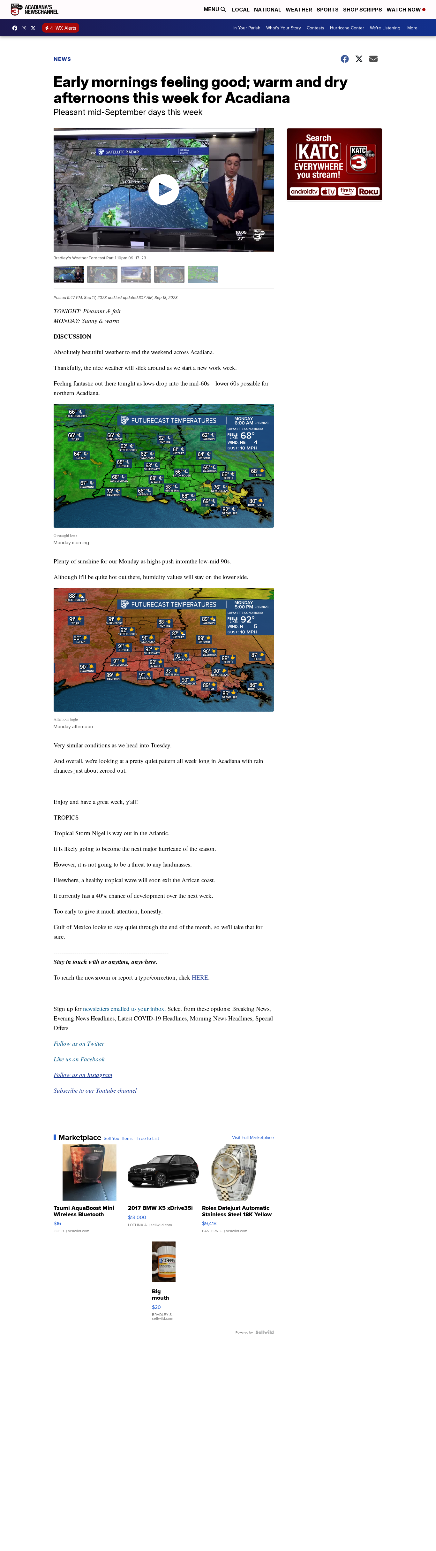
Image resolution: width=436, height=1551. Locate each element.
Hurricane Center (347, 28)
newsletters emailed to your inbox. (124, 1008)
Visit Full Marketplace (253, 1137)
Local (241, 9)
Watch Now (404, 9)
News (62, 59)
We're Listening (385, 28)
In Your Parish (246, 28)
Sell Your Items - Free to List (131, 1138)
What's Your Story (283, 28)
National (267, 9)
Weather (299, 9)
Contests (315, 28)
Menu (212, 9)
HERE (200, 977)
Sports (328, 9)
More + (414, 28)
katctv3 (16, 28)
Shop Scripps (362, 9)
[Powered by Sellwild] (264, 1332)
